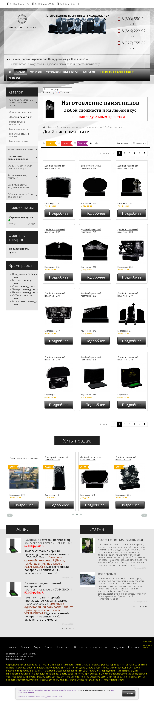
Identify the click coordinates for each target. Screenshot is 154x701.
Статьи (48, 647)
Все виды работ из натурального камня (18, 186)
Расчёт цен (35, 71)
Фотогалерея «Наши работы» (62, 71)
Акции (37, 647)
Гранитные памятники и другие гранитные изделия (79, 127)
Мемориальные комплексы (17, 123)
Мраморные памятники (20, 149)
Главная (11, 647)
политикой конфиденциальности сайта (94, 690)
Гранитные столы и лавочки (19, 135)
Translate (64, 92)
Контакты (14, 77)
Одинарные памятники (20, 112)
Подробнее (58, 213)
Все (14, 252)
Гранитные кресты (18, 129)
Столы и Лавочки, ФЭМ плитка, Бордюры (20, 167)
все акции (66, 628)
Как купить (89, 71)
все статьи (138, 606)
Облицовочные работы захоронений (20, 195)
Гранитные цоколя (18, 141)
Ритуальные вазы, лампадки (17, 176)
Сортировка (122, 143)
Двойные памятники (114, 127)
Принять (129, 693)
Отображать (139, 143)
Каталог (20, 71)
